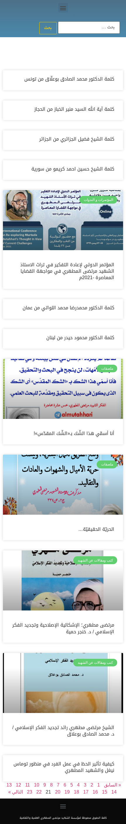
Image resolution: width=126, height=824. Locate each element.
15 (104, 791)
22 (39, 791)
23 (29, 791)
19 (67, 791)
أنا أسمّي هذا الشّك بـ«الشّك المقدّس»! (74, 433)
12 (18, 784)
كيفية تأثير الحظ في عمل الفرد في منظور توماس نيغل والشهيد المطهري (63, 767)
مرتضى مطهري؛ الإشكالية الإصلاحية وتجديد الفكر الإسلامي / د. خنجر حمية (63, 628)
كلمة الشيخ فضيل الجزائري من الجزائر (76, 139)
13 (9, 784)
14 (114, 791)
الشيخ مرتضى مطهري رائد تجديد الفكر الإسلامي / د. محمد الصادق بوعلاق (63, 730)
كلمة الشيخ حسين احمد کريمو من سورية (72, 168)
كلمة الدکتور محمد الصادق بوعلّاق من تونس (69, 78)
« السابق (112, 784)
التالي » (15, 791)
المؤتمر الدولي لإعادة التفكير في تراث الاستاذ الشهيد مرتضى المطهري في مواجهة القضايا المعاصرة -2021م (67, 271)
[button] (63, 8)
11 (27, 784)
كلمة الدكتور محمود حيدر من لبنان (80, 337)
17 (85, 791)
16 (95, 791)
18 (76, 791)
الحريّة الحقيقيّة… (96, 529)
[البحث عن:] (89, 27)
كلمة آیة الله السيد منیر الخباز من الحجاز (74, 109)
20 (57, 791)
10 (36, 784)
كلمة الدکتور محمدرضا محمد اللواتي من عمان (68, 307)
